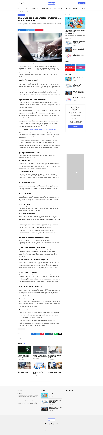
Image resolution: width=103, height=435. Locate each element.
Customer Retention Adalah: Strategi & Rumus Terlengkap (40, 356)
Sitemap (79, 427)
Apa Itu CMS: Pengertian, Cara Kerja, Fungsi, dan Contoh (39, 372)
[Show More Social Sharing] (44, 30)
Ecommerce (66, 427)
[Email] (13, 82)
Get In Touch (73, 427)
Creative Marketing (46, 8)
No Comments (39, 27)
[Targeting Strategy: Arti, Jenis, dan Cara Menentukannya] (68, 55)
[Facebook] (13, 70)
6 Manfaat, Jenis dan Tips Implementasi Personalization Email (42, 129)
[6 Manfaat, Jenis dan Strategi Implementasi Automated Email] (40, 47)
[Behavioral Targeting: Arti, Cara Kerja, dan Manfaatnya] (68, 49)
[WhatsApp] (13, 77)
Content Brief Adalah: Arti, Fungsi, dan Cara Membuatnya (75, 31)
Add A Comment (39, 380)
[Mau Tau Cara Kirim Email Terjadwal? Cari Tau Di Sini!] (55, 366)
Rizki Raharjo (69, 33)
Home (26, 8)
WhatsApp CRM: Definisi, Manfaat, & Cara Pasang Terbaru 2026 (23, 356)
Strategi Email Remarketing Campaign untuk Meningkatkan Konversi (54, 356)
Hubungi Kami (81, 3)
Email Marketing (21, 14)
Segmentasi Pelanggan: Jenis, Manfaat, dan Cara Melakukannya (79, 42)
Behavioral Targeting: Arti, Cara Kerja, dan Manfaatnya (78, 49)
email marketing (21, 329)
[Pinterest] (13, 80)
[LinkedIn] (13, 75)
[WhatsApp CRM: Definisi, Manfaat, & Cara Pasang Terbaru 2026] (24, 350)
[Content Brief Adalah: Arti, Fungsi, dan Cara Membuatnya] (75, 23)
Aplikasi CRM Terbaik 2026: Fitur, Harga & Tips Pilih (24, 371)
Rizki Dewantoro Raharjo (23, 27)
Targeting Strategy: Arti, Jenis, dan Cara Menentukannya (79, 55)
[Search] (84, 8)
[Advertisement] (75, 143)
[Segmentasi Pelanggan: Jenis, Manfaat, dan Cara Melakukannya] (68, 43)
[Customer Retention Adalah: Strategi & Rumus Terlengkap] (40, 350)
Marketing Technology (71, 8)
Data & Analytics (58, 8)
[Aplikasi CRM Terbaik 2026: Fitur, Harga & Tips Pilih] (24, 366)
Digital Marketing (34, 8)
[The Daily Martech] (51, 3)
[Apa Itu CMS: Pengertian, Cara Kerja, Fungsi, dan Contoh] (40, 366)
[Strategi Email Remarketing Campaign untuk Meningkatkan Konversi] (55, 350)
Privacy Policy (79, 122)
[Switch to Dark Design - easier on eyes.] (83, 8)
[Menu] (18, 8)
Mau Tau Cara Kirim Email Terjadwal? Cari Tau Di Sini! (54, 371)
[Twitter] (13, 72)
